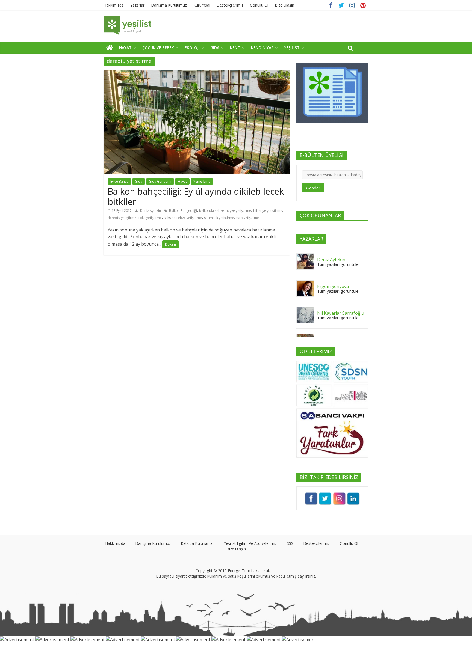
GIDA (214, 47)
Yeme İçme (201, 181)
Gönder (313, 188)
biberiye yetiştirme (267, 210)
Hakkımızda (114, 5)
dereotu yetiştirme (122, 217)
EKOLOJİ (192, 47)
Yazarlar (137, 5)
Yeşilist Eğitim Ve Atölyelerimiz (250, 543)
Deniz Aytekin (151, 210)
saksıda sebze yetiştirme (183, 217)
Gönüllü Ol (259, 5)
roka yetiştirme (150, 217)
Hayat (182, 181)
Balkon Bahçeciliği (183, 210)
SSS (290, 543)
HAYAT (125, 47)
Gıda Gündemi (160, 181)
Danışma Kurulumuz (169, 5)
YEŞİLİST (292, 47)
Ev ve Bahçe (119, 181)
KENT (235, 47)
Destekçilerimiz (230, 5)
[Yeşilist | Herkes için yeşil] (110, 47)
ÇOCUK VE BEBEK (158, 47)
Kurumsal (201, 5)
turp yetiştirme (247, 217)
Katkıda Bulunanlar (197, 543)
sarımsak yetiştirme (219, 217)
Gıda (138, 181)
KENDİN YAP (262, 47)
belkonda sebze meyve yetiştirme (225, 210)
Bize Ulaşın (284, 5)
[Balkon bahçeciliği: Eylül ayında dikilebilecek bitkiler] (197, 73)
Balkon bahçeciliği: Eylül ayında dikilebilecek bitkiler (196, 196)
